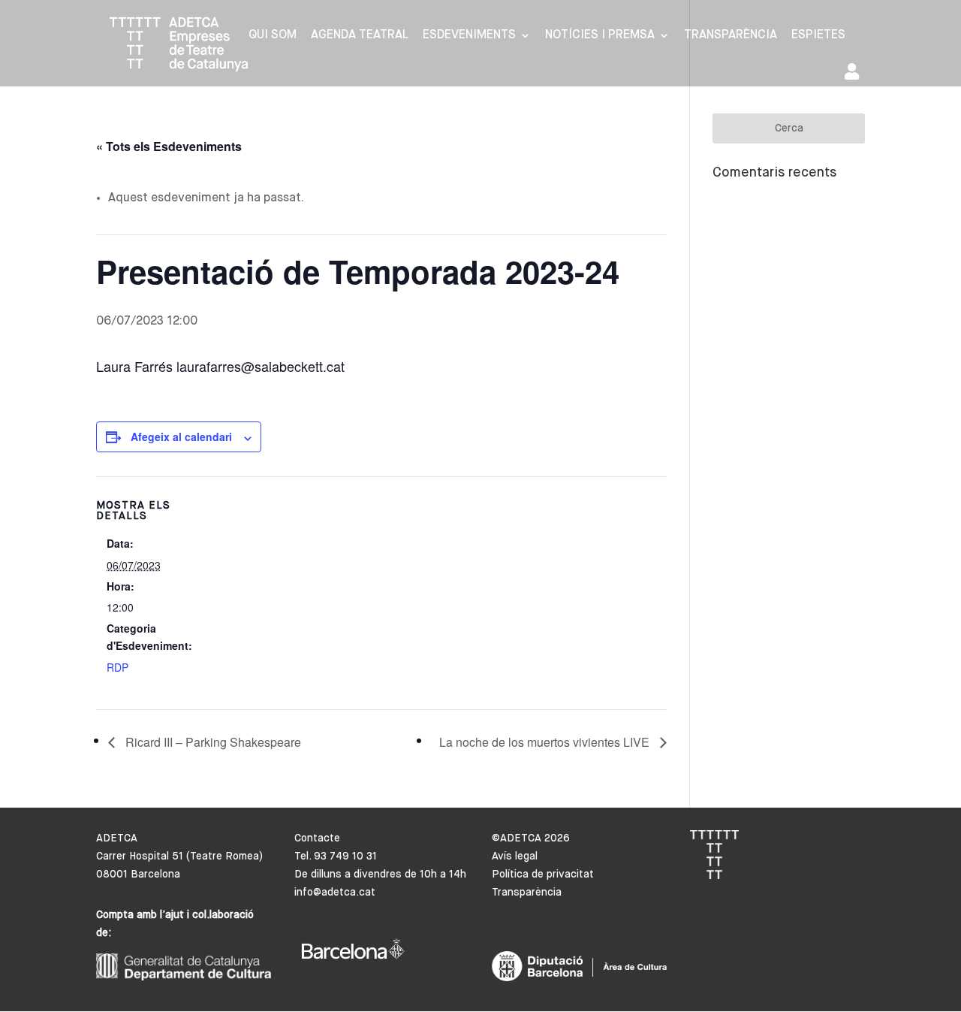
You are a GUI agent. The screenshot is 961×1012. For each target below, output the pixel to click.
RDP (117, 667)
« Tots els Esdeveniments (169, 146)
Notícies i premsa (600, 35)
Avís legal (515, 856)
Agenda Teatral (359, 35)
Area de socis (855, 74)
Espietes (818, 35)
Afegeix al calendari (181, 436)
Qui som (273, 35)
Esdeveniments (469, 35)
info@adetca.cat (334, 892)
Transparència (730, 35)
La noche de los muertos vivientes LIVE (545, 742)
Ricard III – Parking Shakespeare (211, 742)
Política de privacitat (543, 874)
